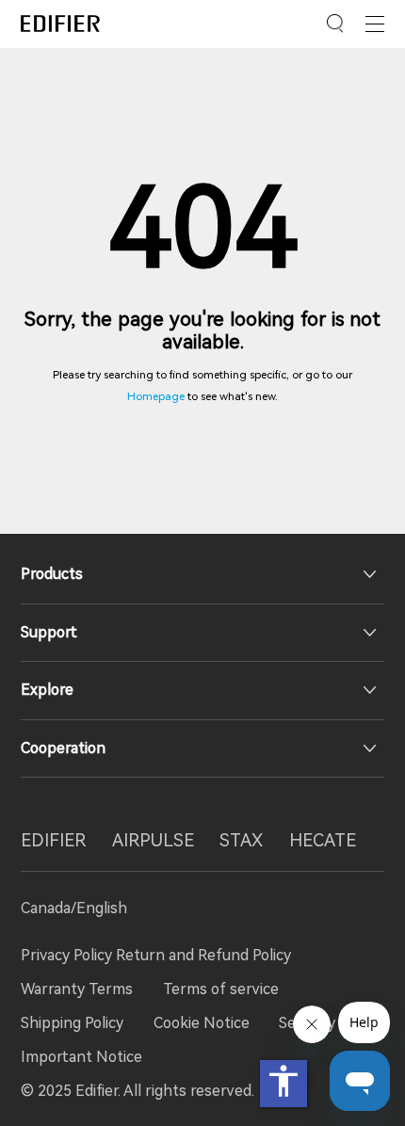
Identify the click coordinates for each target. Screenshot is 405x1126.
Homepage (156, 396)
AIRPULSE (153, 840)
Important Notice (81, 1057)
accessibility (283, 1081)
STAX (241, 840)
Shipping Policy (72, 1023)
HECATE (322, 840)
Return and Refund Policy (203, 955)
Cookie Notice (202, 1023)
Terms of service (221, 989)
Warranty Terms (77, 989)
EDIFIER (53, 840)
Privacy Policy (68, 955)
